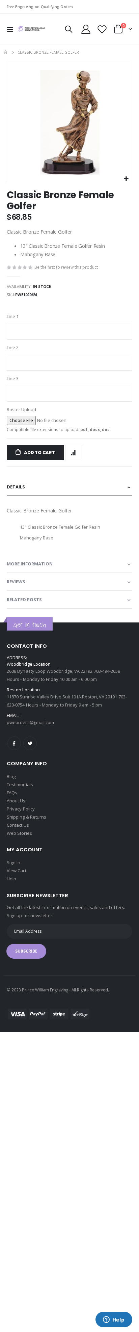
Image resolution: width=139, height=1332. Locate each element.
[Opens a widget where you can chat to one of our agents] (113, 1320)
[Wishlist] (101, 29)
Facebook (14, 743)
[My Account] (86, 29)
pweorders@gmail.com (30, 722)
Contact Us (18, 825)
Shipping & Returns (26, 817)
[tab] (69, 487)
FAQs (12, 793)
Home (5, 52)
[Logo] (31, 29)
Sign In (13, 862)
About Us (16, 801)
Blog (11, 776)
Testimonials (20, 784)
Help (11, 879)
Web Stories (19, 833)
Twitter (30, 743)
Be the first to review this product (66, 267)
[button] (126, 179)
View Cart (16, 871)
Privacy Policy (21, 809)
